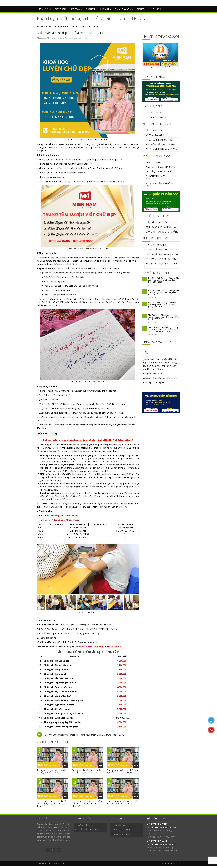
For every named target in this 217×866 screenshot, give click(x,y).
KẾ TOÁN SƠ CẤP (154, 130)
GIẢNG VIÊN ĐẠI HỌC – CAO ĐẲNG (162, 231)
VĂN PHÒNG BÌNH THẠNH (163, 844)
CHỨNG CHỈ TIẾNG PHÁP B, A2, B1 (162, 254)
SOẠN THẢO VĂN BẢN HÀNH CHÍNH (158, 184)
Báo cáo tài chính (122, 829)
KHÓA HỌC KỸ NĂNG (48, 26)
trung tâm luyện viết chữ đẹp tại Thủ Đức (105, 734)
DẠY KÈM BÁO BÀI (154, 112)
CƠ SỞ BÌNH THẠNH (157, 841)
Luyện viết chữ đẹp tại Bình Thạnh (69, 734)
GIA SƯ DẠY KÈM (123, 9)
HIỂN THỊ (52, 433)
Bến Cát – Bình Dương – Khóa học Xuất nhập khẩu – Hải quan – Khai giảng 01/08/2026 (162, 304)
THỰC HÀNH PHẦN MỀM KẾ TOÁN (162, 149)
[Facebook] (48, 850)
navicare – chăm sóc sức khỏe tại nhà (159, 378)
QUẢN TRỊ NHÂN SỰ (155, 162)
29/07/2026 (152, 285)
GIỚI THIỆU (60, 9)
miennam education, (159, 362)
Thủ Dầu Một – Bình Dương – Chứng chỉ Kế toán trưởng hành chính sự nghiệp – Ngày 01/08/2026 (163, 329)
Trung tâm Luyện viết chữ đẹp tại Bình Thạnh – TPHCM (87, 771)
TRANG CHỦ (45, 9)
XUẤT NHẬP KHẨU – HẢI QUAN (160, 167)
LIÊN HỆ (155, 9)
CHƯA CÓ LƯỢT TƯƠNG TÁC (77, 38)
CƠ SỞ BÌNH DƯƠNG (157, 824)
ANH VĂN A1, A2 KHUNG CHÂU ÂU (162, 259)
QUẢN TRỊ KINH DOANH (97, 9)
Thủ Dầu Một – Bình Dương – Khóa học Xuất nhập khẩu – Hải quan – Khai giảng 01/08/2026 (163, 317)
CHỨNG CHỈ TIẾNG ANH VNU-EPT (162, 249)
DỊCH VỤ (141, 9)
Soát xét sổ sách (121, 834)
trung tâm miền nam (152, 373)
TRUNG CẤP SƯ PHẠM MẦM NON (161, 227)
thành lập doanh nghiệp (153, 382)
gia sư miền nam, (152, 359)
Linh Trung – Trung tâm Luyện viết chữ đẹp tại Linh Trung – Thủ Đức (52, 804)
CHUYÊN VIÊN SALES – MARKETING (155, 177)
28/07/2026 (152, 322)
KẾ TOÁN (75, 9)
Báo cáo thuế (120, 825)
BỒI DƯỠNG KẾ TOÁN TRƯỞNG (161, 144)
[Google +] (53, 850)
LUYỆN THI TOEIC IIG (156, 245)
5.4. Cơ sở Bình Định (46, 633)
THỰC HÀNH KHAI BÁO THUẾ (160, 139)
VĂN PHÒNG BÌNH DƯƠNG (163, 827)
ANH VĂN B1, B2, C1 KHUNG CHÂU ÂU (161, 265)
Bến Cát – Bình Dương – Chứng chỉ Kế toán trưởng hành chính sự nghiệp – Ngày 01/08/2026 (163, 280)
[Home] (38, 26)
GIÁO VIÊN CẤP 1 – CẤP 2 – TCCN (161, 222)
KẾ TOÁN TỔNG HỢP (156, 135)
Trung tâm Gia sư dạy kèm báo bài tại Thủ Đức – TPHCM (122, 802)
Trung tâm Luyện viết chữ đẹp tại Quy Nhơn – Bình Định (52, 771)
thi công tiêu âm (156, 369)
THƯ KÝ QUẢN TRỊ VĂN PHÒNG (160, 171)
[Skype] (59, 850)
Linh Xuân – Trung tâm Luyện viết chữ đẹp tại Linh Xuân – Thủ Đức (87, 804)
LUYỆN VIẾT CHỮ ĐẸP (156, 117)
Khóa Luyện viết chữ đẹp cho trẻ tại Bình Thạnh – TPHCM (71, 33)
